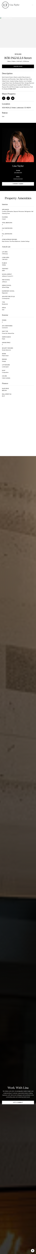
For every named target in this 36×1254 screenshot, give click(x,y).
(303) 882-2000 (18, 172)
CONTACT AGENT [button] (18, 184)
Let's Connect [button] (18, 1102)
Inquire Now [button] (18, 66)
